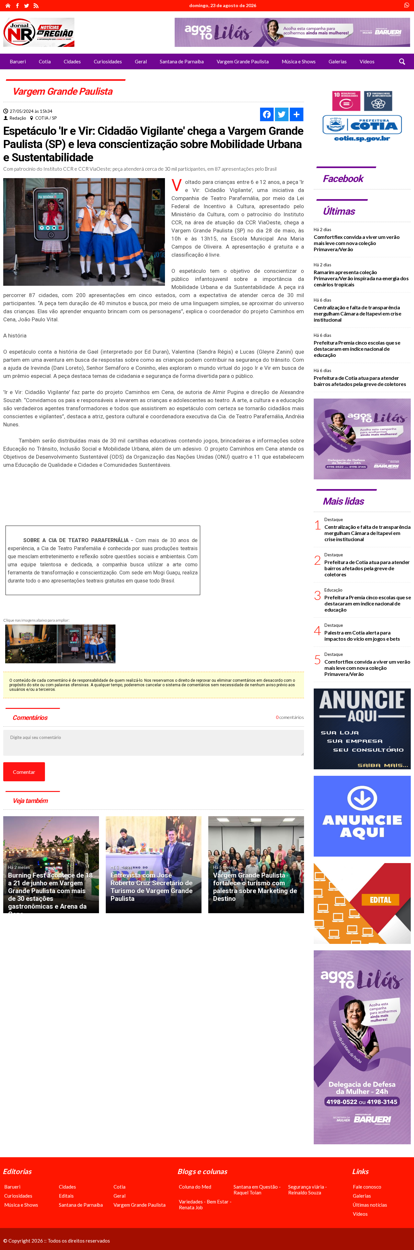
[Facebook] (266, 114)
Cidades (67, 1187)
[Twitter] (281, 114)
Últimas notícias (370, 1205)
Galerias (362, 1196)
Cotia (119, 1187)
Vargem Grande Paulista (140, 1205)
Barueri (12, 1187)
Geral (119, 1196)
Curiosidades (18, 1196)
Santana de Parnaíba (81, 1205)
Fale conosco (367, 1187)
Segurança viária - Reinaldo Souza (307, 1189)
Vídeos (360, 1214)
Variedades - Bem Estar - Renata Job (205, 1204)
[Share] (296, 114)
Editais (66, 1196)
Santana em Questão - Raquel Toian (257, 1189)
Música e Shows (21, 1205)
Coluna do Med (195, 1187)
